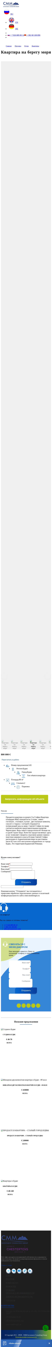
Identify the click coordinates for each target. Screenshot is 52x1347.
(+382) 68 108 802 (10, 927)
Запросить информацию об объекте (24, 799)
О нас (9, 1275)
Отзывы (10, 1290)
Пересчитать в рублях (10, 760)
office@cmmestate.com (12, 929)
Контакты (12, 1283)
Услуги (10, 1279)
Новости (11, 1286)
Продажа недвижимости (20, 1293)
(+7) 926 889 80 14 (10, 925)
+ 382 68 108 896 (33, 35)
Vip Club (10, 1300)
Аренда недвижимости (19, 1297)
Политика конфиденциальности (26, 1337)
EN (16, 22)
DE (16, 29)
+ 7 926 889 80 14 (17, 35)
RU (12, 14)
